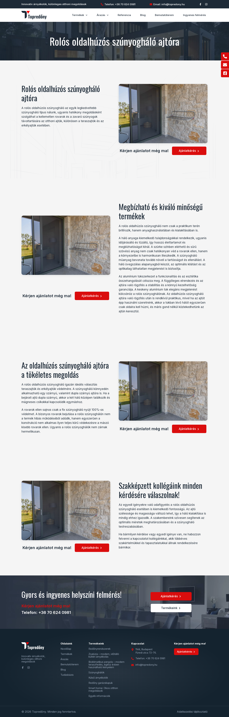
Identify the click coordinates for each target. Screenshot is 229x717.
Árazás (101, 15)
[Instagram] (206, 4)
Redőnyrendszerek (99, 648)
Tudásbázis (67, 675)
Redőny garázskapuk (101, 683)
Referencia (124, 15)
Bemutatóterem (164, 15)
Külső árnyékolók (98, 677)
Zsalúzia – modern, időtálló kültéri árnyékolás (104, 655)
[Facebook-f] (200, 4)
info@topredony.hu (146, 664)
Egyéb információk (99, 696)
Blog (143, 15)
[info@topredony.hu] (132, 665)
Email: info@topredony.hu (169, 4)
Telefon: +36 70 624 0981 (119, 4)
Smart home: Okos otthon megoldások (103, 689)
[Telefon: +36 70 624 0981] (102, 4)
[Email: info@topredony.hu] (151, 4)
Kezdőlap (66, 648)
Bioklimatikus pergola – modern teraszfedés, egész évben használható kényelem (106, 665)
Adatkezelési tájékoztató (192, 711)
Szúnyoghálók (96, 672)
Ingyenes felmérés (194, 15)
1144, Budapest (143, 649)
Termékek (78, 15)
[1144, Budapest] (132, 649)
